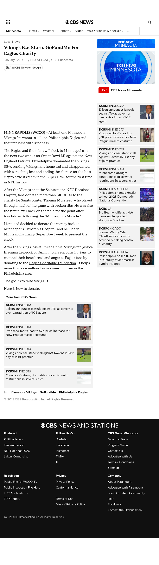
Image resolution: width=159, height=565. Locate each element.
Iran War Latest (14, 445)
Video (79, 31)
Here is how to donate (21, 288)
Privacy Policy (65, 481)
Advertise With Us (120, 456)
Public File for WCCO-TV (20, 481)
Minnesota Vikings (23, 392)
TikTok (60, 456)
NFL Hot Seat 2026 (17, 450)
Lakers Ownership (16, 456)
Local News (12, 41)
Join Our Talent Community (126, 493)
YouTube (61, 439)
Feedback (114, 504)
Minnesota (13, 31)
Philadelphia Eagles (73, 392)
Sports (65, 31)
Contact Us (115, 450)
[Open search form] (149, 22)
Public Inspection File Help (22, 487)
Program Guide (118, 445)
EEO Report (12, 498)
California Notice (67, 487)
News (33, 31)
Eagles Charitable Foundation (52, 263)
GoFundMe (48, 392)
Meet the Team (118, 439)
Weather (49, 31)
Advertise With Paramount (125, 487)
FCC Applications (16, 493)
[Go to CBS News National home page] (79, 22)
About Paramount (119, 481)
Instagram (62, 450)
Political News (13, 439)
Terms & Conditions (121, 462)
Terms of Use (64, 498)
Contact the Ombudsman (125, 510)
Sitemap (113, 467)
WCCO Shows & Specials (104, 31)
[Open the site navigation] (30, 22)
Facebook (62, 445)
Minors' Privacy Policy (70, 504)
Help (111, 498)
